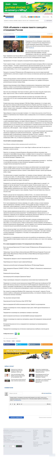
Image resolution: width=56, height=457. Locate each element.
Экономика (15, 20)
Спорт (27, 20)
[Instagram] (37, 17)
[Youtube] (36, 17)
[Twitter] (34, 17)
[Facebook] (31, 17)
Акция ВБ (37, 20)
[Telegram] (39, 17)
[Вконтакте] (30, 17)
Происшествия (32, 20)
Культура (24, 20)
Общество (20, 20)
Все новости (6, 20)
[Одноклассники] (33, 17)
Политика (11, 20)
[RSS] (28, 17)
